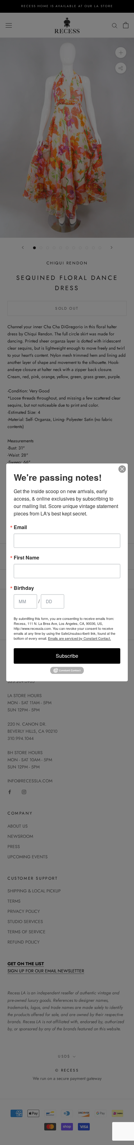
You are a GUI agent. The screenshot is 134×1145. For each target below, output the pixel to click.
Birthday (24, 588)
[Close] (122, 469)
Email (20, 527)
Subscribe (67, 655)
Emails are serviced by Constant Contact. (79, 638)
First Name (26, 557)
